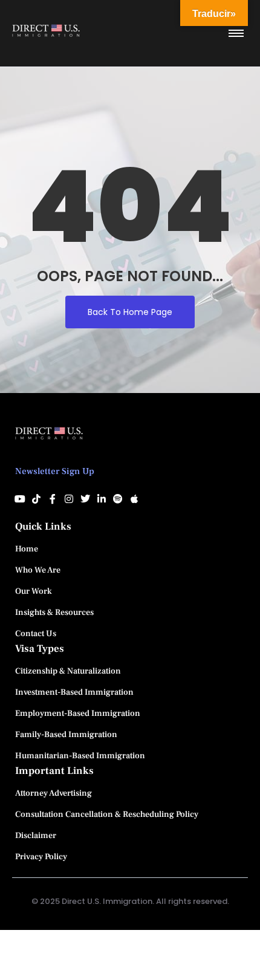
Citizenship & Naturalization (68, 671)
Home (26, 549)
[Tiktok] (36, 499)
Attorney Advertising (53, 793)
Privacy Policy (41, 856)
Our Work (33, 591)
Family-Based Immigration (66, 734)
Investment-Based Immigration (74, 692)
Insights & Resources (54, 612)
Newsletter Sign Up (54, 471)
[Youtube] (20, 499)
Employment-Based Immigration (77, 713)
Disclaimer (35, 835)
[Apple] (134, 499)
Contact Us (35, 633)
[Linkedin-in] (101, 499)
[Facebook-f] (52, 499)
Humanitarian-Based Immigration (80, 755)
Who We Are (37, 570)
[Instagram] (69, 499)
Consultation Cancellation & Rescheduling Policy (106, 814)
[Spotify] (118, 499)
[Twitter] (85, 499)
